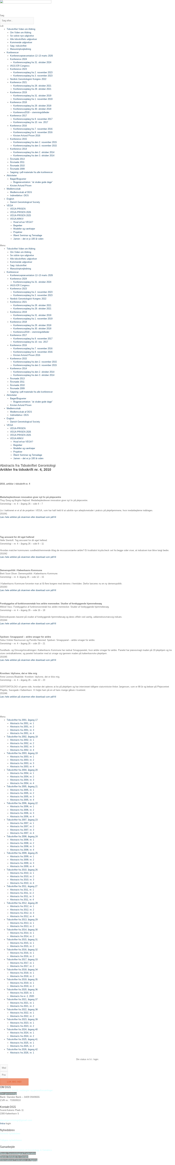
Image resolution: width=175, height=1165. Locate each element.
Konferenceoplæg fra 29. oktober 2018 (32, 105)
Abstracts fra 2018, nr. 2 (22, 976)
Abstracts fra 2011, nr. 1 (22, 889)
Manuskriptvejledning (20, 49)
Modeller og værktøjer (24, 228)
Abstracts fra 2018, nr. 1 (22, 973)
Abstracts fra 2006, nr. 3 (22, 813)
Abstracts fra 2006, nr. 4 (22, 816)
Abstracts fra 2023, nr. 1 (22, 1023)
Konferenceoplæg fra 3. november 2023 (32, 75)
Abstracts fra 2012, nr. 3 (22, 913)
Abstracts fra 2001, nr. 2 (22, 726)
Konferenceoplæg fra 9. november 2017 (32, 119)
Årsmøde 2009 (17, 169)
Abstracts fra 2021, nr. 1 (22, 1003)
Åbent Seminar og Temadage (27, 235)
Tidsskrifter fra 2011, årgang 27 (22, 886)
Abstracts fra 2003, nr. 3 (22, 763)
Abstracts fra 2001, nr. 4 (22, 733)
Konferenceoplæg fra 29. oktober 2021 (32, 89)
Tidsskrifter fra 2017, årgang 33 (22, 959)
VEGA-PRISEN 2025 (20, 215)
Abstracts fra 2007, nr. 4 (22, 833)
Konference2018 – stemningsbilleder (31, 112)
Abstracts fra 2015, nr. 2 (22, 946)
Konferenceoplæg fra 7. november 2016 (32, 129)
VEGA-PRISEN (17, 208)
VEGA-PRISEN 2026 (20, 212)
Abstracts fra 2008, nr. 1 (22, 839)
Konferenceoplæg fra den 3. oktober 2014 (33, 155)
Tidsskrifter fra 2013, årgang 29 (22, 919)
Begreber (17, 225)
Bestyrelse (5, 1090)
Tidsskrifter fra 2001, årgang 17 (22, 720)
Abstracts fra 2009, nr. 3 (22, 863)
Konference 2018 (18, 102)
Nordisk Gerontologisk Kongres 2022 (28, 79)
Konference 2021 (18, 82)
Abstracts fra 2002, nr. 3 (22, 746)
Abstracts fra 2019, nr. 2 (22, 986)
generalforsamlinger (43, 1090)
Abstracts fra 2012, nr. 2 (22, 909)
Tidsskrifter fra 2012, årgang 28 (22, 903)
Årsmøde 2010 (17, 165)
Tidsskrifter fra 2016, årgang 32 (22, 949)
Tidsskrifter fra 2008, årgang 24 (22, 836)
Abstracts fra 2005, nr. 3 (22, 796)
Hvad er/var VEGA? (23, 222)
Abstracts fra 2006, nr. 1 (22, 806)
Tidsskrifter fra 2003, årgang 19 (22, 753)
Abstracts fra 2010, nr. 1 (22, 873)
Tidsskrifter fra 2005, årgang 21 (22, 786)
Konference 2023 (18, 69)
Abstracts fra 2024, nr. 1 (22, 1032)
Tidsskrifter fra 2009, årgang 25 (22, 853)
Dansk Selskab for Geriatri (14, 1156)
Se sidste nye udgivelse (22, 35)
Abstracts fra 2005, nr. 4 (22, 800)
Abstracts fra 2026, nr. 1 (22, 1052)
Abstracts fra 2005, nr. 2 (22, 793)
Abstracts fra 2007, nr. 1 (22, 823)
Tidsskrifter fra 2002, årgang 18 (22, 736)
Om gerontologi (8, 1093)
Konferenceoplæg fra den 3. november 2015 (35, 145)
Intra (2, 1123)
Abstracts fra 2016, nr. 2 (22, 956)
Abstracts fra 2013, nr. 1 (22, 923)
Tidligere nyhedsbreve (11, 1140)
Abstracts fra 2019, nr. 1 (22, 983)
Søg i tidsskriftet (18, 46)
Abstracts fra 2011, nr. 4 (22, 899)
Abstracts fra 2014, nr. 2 (22, 936)
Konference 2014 (18, 149)
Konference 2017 (18, 115)
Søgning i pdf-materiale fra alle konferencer (31, 172)
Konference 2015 (18, 139)
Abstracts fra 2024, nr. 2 (22, 1036)
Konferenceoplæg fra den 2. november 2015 (35, 142)
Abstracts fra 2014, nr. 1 (22, 933)
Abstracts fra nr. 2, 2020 (22, 996)
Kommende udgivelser (21, 42)
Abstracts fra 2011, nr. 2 (22, 893)
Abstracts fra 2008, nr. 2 (22, 843)
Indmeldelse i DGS (19, 195)
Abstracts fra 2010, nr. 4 (22, 883)
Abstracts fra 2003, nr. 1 (22, 756)
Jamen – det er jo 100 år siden (28, 239)
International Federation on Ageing (18, 1160)
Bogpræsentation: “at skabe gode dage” (32, 182)
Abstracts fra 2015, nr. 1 (22, 943)
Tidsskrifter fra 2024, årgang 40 (22, 1029)
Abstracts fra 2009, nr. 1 (22, 856)
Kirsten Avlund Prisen (20, 185)
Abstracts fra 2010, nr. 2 (22, 876)
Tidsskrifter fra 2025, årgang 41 (22, 1039)
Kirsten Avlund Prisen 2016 (26, 135)
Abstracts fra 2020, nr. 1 (22, 992)
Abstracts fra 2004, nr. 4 (22, 783)
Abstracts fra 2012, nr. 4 (22, 916)
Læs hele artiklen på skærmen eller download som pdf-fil (28, 517)
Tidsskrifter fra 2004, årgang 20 (22, 770)
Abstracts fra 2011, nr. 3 (22, 896)
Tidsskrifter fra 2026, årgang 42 (22, 1049)
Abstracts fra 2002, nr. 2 (22, 743)
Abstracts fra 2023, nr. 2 (22, 1026)
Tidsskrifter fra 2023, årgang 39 (22, 1019)
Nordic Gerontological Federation (18, 1153)
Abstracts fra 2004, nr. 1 (22, 773)
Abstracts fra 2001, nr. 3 (22, 730)
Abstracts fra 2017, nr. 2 (22, 966)
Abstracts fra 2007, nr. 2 (22, 826)
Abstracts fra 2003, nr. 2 (22, 760)
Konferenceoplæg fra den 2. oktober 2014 (33, 152)
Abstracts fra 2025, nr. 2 (22, 1046)
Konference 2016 (18, 125)
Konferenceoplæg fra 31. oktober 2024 (32, 62)
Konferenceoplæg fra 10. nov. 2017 (30, 122)
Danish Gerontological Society (25, 202)
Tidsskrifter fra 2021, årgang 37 (22, 999)
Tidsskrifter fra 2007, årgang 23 (22, 819)
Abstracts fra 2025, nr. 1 (22, 1042)
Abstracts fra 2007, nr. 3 (22, 830)
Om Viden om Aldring (20, 32)
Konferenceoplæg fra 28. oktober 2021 (32, 85)
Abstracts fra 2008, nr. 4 (22, 849)
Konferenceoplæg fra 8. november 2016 (32, 132)
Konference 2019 (18, 92)
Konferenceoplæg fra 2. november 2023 (32, 72)
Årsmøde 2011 (17, 162)
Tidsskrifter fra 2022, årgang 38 (22, 1009)
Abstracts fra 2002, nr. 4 (22, 750)
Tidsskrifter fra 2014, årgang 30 (22, 929)
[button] (87, 245)
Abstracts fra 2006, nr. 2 (22, 810)
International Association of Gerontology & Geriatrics (26, 1150)
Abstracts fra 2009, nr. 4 (22, 866)
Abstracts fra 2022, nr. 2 (22, 1016)
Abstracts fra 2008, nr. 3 (22, 846)
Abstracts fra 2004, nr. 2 (22, 776)
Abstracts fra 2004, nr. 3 (22, 780)
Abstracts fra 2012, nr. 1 (22, 906)
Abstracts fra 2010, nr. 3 (22, 879)
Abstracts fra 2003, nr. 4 (22, 766)
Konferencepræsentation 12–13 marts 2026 (31, 55)
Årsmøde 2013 (17, 159)
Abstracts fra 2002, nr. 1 (22, 740)
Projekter (17, 232)
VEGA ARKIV (17, 219)
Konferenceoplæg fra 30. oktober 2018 (32, 109)
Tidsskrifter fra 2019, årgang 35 (22, 979)
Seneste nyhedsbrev (10, 1133)
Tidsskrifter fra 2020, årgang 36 (22, 989)
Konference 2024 (18, 59)
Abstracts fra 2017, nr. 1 (22, 963)
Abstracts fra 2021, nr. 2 (22, 1006)
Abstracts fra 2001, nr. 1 (22, 723)
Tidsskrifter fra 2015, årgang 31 (22, 939)
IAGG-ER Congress (20, 65)
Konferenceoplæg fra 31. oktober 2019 (32, 95)
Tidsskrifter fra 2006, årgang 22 (22, 803)
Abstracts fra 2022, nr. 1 (22, 1012)
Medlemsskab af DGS (21, 192)
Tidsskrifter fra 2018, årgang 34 (22, 969)
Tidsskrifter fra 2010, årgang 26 (22, 869)
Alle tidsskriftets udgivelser (23, 39)
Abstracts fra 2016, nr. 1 (22, 953)
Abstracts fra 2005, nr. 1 (22, 790)
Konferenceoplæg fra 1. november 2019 (32, 99)
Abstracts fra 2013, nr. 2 (22, 926)
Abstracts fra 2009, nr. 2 (22, 859)
